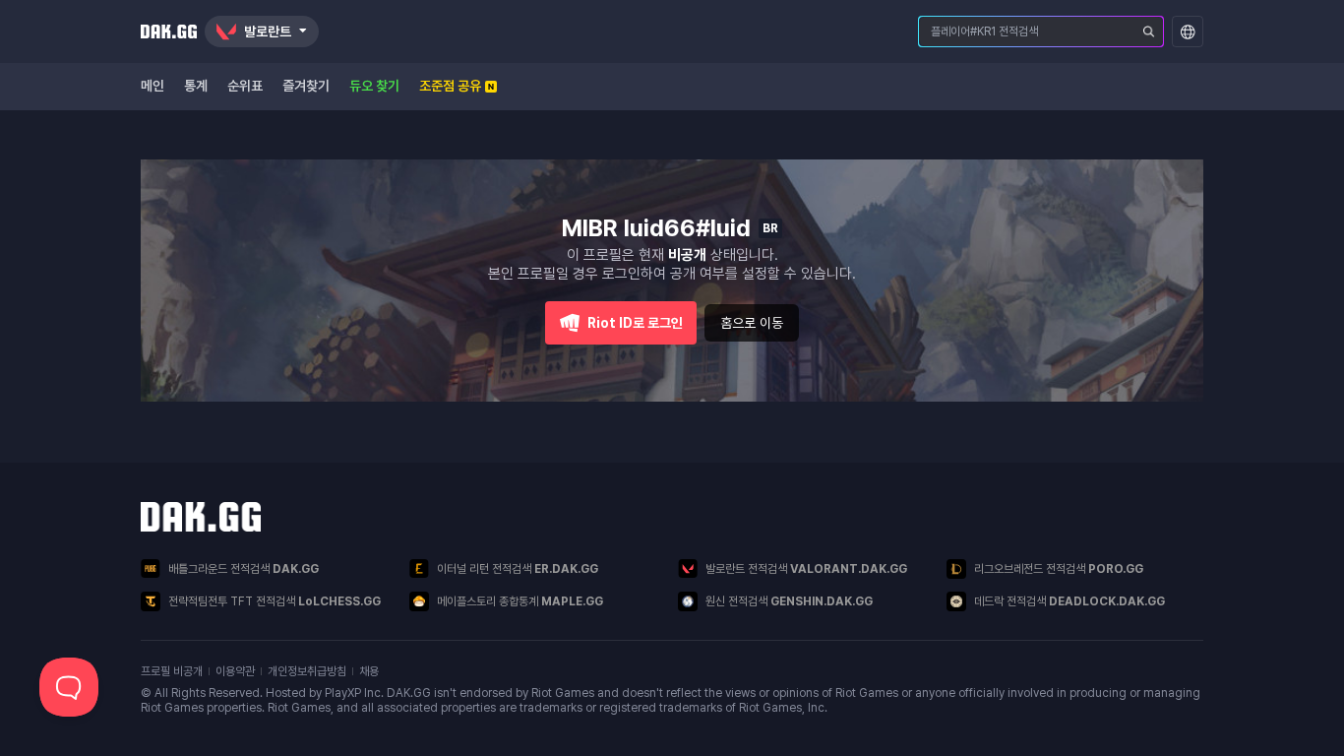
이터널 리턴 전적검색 (517, 569)
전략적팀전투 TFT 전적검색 (274, 601)
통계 (196, 86)
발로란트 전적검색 (806, 569)
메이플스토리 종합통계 (520, 601)
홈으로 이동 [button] (751, 323)
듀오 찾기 (374, 86)
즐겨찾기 (306, 86)
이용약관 (235, 671)
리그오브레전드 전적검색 (1058, 569)
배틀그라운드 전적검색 (243, 569)
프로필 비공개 (172, 671)
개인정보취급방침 (307, 671)
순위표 (245, 86)
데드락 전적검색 (1069, 601)
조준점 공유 (450, 86)
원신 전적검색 (789, 601)
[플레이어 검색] (1149, 31)
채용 (369, 671)
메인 (152, 86)
